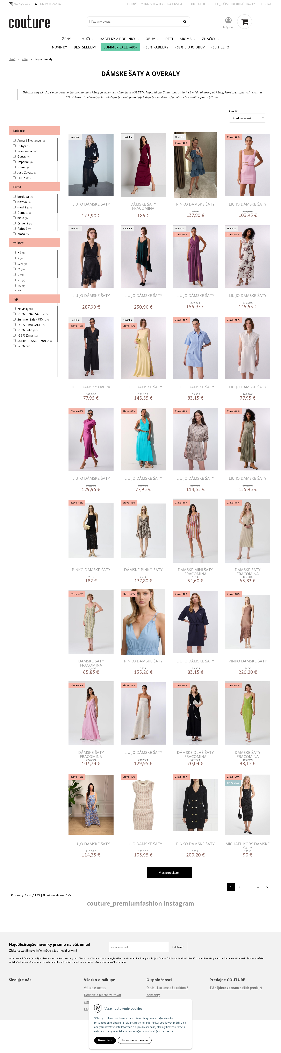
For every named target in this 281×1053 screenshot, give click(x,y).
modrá (24, 207)
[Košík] (244, 21)
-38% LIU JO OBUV (190, 47)
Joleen (23, 167)
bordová (25, 196)
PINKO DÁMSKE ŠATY (195, 204)
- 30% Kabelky (155, 47)
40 (21, 286)
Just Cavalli (27, 172)
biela (23, 218)
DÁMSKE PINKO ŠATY (143, 569)
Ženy (25, 59)
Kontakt (267, 4)
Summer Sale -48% (120, 47)
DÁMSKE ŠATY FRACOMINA (143, 206)
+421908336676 (50, 4)
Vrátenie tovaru (95, 987)
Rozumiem (105, 1040)
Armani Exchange (31, 140)
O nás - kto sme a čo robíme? (167, 987)
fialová (24, 228)
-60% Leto (220, 47)
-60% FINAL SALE (32, 314)
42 (21, 291)
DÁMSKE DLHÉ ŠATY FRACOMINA (195, 754)
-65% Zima (27, 335)
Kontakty (153, 995)
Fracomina (27, 151)
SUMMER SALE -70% (34, 341)
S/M (22, 264)
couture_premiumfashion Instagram (140, 903)
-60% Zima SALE (31, 325)
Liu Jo (24, 178)
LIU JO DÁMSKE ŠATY (91, 204)
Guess (23, 156)
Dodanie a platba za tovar (102, 995)
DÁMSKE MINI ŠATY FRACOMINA (195, 571)
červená (24, 223)
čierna (24, 212)
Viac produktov (169, 872)
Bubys (23, 146)
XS (22, 253)
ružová (24, 202)
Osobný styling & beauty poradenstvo (154, 4)
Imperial (25, 162)
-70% (23, 346)
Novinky (59, 47)
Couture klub (199, 4)
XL (21, 280)
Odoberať (177, 947)
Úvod (12, 59)
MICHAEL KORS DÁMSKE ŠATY (247, 845)
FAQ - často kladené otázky (235, 4)
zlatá (23, 234)
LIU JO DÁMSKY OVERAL (91, 386)
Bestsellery (85, 47)
